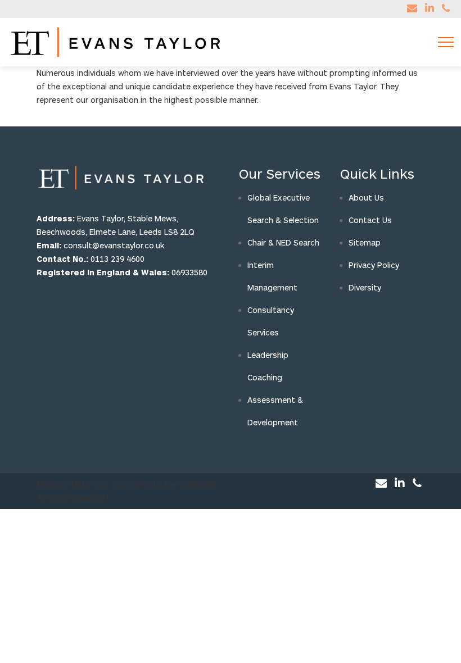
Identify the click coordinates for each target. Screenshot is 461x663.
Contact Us (370, 220)
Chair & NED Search (283, 242)
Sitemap (365, 242)
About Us (366, 197)
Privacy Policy (374, 265)
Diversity (365, 287)
